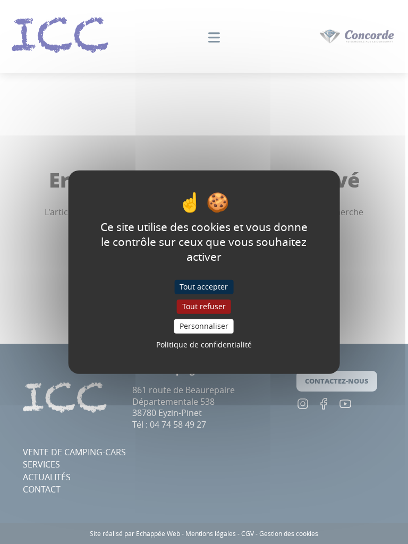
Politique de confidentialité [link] (204, 344)
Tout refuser (204, 306)
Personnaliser (204, 326)
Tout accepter (204, 287)
